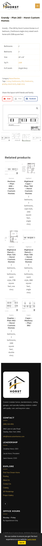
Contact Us (7, 484)
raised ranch (12, 84)
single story (21, 84)
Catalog (6, 488)
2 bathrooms (15, 81)
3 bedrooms (29, 81)
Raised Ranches (14, 78)
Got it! (21, 543)
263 (22, 81)
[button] (7, 98)
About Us (6, 480)
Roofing (6, 476)
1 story (8, 81)
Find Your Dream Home (11, 472)
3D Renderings (8, 491)
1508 (20, 62)
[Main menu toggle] (37, 5)
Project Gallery (8, 495)
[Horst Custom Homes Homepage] (16, 386)
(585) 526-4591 (8, 424)
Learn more (31, 539)
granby (4, 84)
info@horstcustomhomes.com (13, 436)
